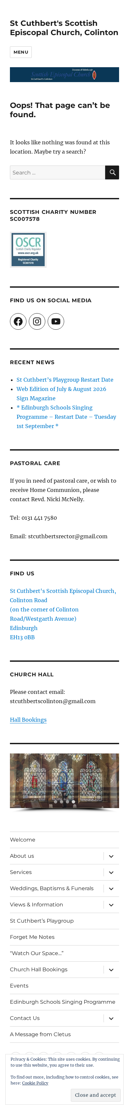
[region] (64, 783)
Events (19, 986)
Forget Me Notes (32, 937)
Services (21, 872)
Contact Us (25, 1018)
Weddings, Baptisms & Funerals (52, 888)
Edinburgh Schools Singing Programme (62, 1002)
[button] (17, 780)
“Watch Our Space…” (37, 953)
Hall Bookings (28, 719)
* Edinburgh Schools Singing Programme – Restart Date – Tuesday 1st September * (66, 416)
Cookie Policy (35, 1083)
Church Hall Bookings (38, 969)
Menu (21, 52)
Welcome (22, 840)
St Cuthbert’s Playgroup (42, 921)
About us (22, 856)
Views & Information (36, 904)
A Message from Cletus (40, 1034)
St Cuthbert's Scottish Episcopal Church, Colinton (64, 28)
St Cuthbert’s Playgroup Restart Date (65, 379)
